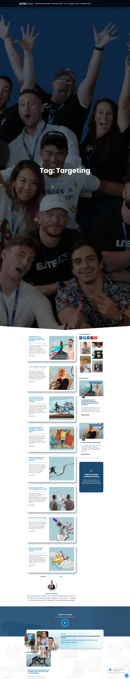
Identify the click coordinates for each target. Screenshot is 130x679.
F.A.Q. (65, 3)
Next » (61, 576)
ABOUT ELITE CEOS (57, 3)
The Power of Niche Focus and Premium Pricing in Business (36, 459)
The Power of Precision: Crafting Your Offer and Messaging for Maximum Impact (36, 429)
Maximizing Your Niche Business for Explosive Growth (36, 549)
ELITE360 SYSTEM (85, 3)
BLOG (77, 3)
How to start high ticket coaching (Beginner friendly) (38, 488)
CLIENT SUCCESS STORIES (42, 3)
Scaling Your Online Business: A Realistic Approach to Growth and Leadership (38, 671)
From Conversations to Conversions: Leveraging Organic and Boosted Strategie (36, 399)
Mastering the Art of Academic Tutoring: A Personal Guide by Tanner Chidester (37, 339)
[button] (80, 337)
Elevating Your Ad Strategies (38, 518)
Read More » (32, 356)
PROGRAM (71, 3)
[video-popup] (65, 622)
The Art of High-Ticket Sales (37, 367)
